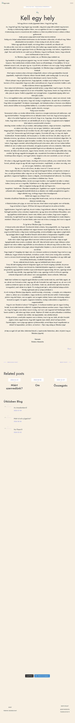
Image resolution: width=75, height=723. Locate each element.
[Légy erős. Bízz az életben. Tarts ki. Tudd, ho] (54, 617)
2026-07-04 (17, 410)
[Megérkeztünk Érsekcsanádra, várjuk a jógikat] (54, 670)
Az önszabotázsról (20, 408)
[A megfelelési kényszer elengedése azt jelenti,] (20, 458)
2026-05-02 (17, 432)
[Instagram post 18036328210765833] (54, 496)
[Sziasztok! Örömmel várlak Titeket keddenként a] (20, 632)
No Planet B (18, 429)
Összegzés (60, 385)
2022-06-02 (37, 380)
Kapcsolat (65, 706)
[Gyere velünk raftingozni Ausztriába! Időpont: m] (20, 621)
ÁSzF (10, 707)
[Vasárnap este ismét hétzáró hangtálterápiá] (54, 457)
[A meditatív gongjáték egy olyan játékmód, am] (20, 569)
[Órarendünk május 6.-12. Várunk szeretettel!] (20, 666)
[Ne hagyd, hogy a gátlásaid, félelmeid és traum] (20, 651)
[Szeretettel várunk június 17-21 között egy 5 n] (54, 560)
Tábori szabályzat (10, 710)
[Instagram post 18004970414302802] (54, 629)
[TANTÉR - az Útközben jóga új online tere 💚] (20, 487)
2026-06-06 (17, 421)
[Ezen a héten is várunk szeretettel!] (20, 475)
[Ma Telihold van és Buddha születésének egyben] (20, 509)
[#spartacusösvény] (20, 669)
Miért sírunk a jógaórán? (22, 418)
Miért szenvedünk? (14, 386)
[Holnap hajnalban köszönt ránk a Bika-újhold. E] (54, 650)
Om (37, 385)
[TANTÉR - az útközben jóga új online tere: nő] (54, 476)
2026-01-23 (14, 380)
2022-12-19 (60, 380)
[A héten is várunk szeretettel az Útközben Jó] (54, 482)
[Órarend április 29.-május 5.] (54, 666)
